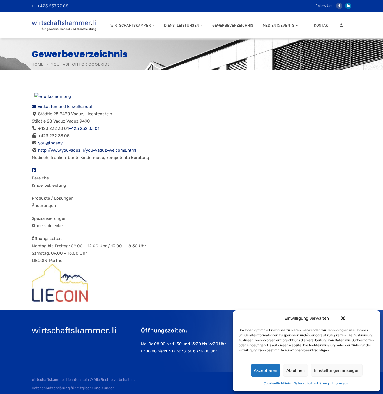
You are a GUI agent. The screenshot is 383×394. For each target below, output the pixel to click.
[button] (343, 318)
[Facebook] (34, 170)
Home (37, 64)
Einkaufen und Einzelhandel (64, 106)
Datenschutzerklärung (311, 383)
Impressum (340, 383)
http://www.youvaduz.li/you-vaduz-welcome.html (87, 150)
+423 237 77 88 (53, 6)
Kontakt (322, 25)
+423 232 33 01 (84, 128)
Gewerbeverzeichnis (232, 25)
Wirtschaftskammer (130, 25)
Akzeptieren (265, 370)
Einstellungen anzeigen (336, 370)
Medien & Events (278, 25)
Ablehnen (295, 370)
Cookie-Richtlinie (277, 383)
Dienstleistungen (181, 25)
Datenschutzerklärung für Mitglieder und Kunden (73, 388)
